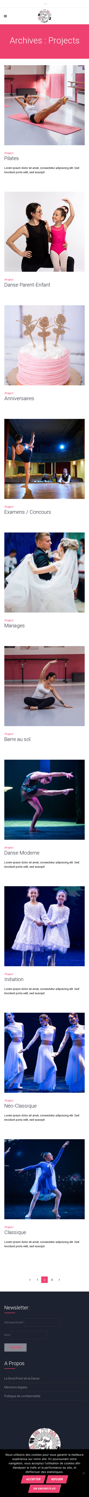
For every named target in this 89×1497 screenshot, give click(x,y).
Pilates (11, 158)
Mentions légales (15, 1387)
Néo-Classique (20, 1106)
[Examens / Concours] (44, 459)
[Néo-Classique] (44, 1053)
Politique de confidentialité (22, 1396)
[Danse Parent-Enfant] (44, 232)
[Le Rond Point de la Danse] (44, 16)
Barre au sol (17, 739)
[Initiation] (44, 926)
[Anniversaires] (44, 345)
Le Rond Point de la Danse (22, 1378)
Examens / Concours (27, 512)
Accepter (33, 1479)
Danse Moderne (22, 853)
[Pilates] (44, 105)
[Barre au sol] (44, 686)
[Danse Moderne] (44, 800)
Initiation (14, 979)
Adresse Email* (14, 1322)
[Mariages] (44, 572)
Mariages (14, 626)
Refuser (57, 1479)
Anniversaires (19, 398)
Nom (7, 1334)
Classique (15, 1232)
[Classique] (44, 1179)
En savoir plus (44, 1488)
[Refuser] (83, 1473)
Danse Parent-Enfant (27, 285)
